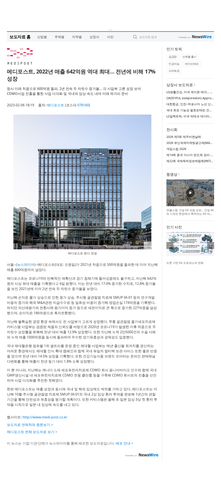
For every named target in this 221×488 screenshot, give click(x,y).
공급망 (173, 57)
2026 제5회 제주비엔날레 (183, 137)
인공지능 (174, 64)
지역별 (77, 37)
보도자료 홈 (19, 36)
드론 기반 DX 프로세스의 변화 (185, 263)
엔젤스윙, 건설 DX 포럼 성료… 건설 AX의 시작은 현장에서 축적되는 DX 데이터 (190, 214)
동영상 (171, 174)
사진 (110, 37)
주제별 (59, 37)
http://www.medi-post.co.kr (45, 417)
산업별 (42, 37)
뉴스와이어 (25, 264)
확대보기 (148, 245)
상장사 (94, 37)
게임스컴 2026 (176, 149)
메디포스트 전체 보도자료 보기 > (32, 431)
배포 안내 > (124, 443)
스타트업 (174, 71)
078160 (83, 105)
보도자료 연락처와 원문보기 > (30, 424)
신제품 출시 (189, 57)
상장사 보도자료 (179, 84)
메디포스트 (55, 105)
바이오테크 (192, 64)
